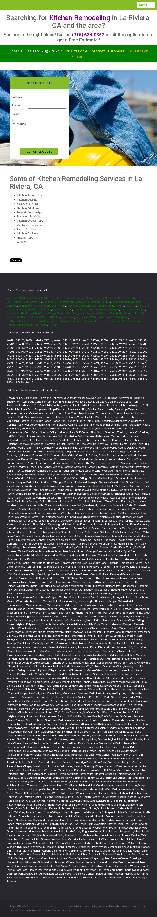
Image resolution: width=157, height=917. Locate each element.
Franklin (21, 309)
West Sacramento (49, 321)
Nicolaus (67, 309)
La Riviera (122, 317)
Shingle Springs (28, 305)
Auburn (53, 324)
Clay (140, 298)
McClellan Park (47, 305)
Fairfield (11, 309)
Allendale (113, 309)
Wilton (94, 317)
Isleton (106, 301)
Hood (34, 324)
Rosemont (101, 309)
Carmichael (13, 317)
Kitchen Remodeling (79, 18)
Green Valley (136, 321)
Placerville (37, 298)
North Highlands (114, 298)
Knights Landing (131, 301)
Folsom (61, 305)
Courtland (68, 317)
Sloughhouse (50, 301)
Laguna (56, 309)
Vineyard (12, 305)
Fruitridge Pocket (17, 321)
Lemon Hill (35, 301)
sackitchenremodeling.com (46, 906)
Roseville (64, 301)
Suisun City (82, 317)
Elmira (72, 321)
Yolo (48, 309)
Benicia (129, 313)
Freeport (78, 309)
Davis (68, 298)
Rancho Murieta (30, 317)
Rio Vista (76, 301)
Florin (64, 321)
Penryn (33, 321)
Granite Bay (64, 313)
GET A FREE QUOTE (39, 151)
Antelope (72, 305)
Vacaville (140, 309)
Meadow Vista (36, 309)
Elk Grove (143, 305)
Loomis (115, 301)
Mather (60, 298)
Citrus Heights (92, 301)
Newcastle (13, 313)
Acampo (92, 313)
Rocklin (43, 324)
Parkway (25, 298)
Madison (49, 298)
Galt (123, 309)
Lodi (25, 301)
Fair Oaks (140, 313)
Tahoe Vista (39, 313)
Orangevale (79, 313)
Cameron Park (87, 305)
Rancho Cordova (105, 321)
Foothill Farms (95, 298)
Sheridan (26, 313)
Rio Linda (131, 305)
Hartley (17, 301)
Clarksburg (79, 298)
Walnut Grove (116, 305)
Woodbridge (116, 313)
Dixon (130, 309)
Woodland (13, 298)
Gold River (122, 321)
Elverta (89, 309)
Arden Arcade (85, 321)
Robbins (102, 305)
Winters (103, 313)
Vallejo (52, 313)
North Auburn (107, 317)
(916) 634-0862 (88, 34)
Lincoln (134, 317)
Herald (26, 324)
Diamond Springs (51, 317)
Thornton (131, 298)
